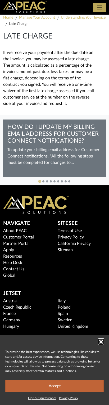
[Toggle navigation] (99, 7)
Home (8, 17)
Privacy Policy (68, 398)
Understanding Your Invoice (83, 17)
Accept (55, 386)
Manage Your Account (37, 17)
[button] (101, 341)
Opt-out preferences (42, 398)
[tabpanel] (54, 148)
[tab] (39, 181)
